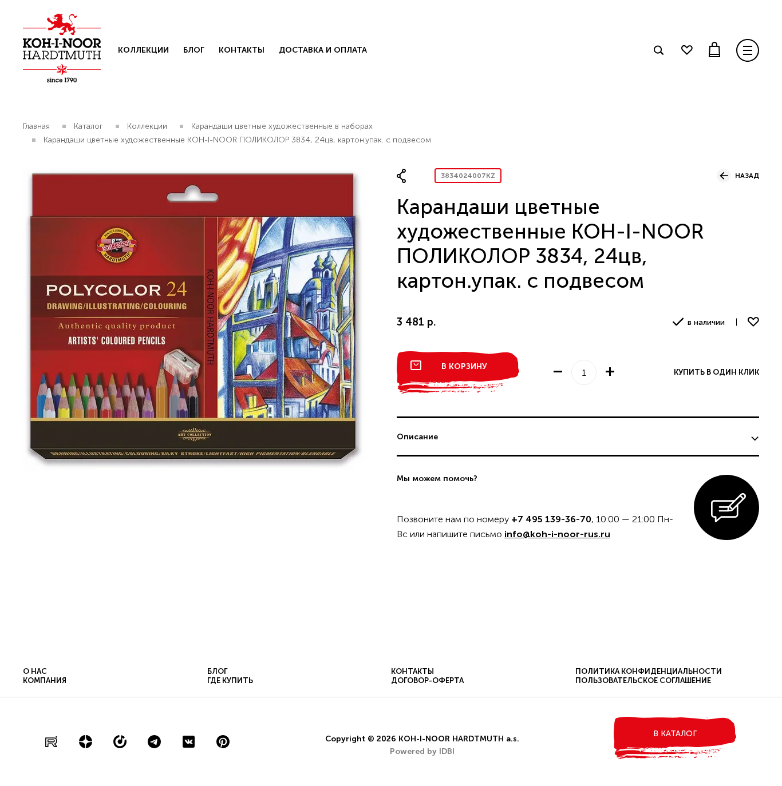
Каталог (88, 126)
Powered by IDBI (422, 751)
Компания (44, 680)
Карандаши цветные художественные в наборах (282, 126)
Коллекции (143, 50)
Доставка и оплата (323, 50)
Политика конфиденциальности (648, 671)
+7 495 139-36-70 (551, 519)
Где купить (230, 680)
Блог (193, 50)
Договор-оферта (427, 680)
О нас (35, 671)
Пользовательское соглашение (643, 680)
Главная (36, 126)
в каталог (675, 734)
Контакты (241, 50)
